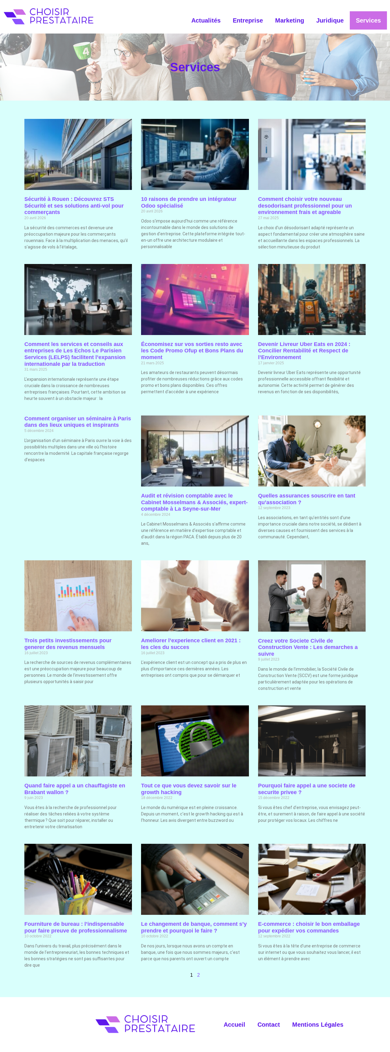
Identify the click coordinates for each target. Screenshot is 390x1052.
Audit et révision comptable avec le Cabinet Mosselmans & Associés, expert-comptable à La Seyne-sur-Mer (194, 502)
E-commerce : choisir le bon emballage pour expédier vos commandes (309, 927)
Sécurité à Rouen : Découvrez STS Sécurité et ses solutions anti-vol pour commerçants (74, 205)
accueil (234, 1024)
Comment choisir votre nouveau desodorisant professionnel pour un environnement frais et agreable (305, 205)
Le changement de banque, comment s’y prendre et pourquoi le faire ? (194, 927)
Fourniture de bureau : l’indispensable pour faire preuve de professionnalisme (75, 927)
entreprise (248, 20)
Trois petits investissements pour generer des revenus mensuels (68, 643)
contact (268, 1024)
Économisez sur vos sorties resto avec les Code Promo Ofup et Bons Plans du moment (192, 350)
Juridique (330, 20)
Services (368, 20)
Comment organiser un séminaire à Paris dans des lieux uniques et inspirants (77, 421)
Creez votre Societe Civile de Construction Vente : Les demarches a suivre (308, 647)
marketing (289, 20)
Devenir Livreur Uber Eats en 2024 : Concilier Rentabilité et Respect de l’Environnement (304, 350)
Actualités (206, 20)
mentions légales (317, 1024)
